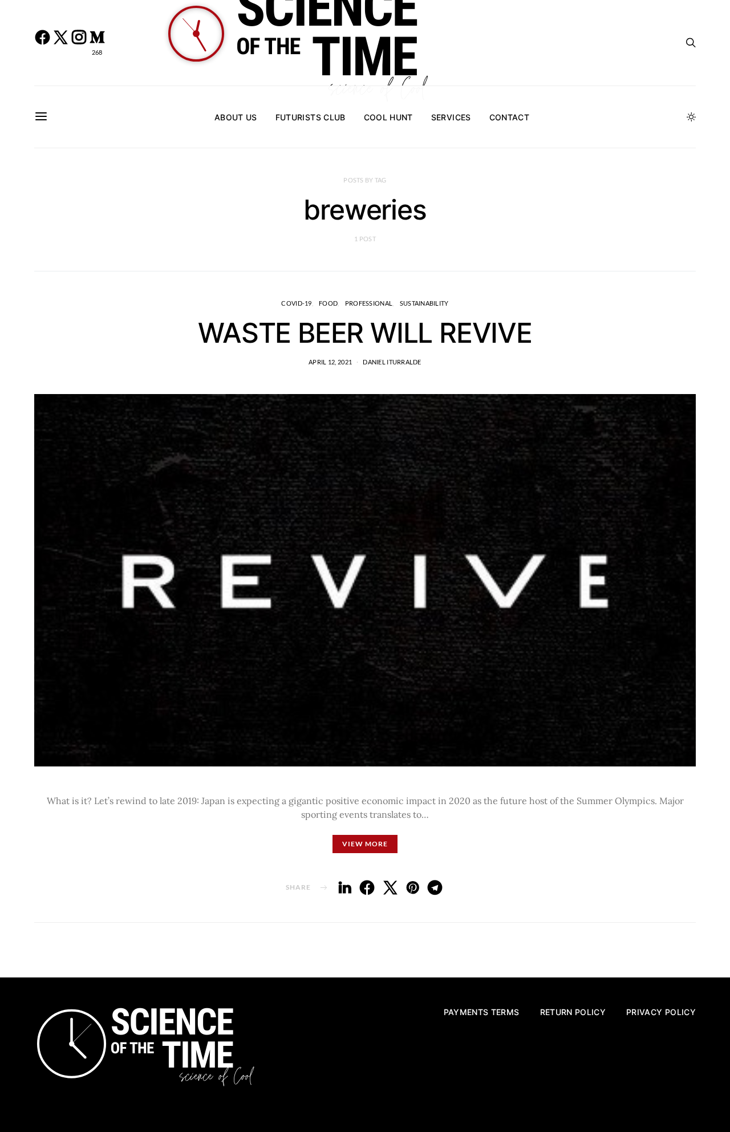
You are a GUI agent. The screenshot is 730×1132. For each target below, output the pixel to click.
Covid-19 (296, 303)
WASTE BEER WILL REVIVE (365, 333)
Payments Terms (482, 1012)
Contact (509, 117)
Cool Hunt (388, 117)
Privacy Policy (661, 1012)
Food (328, 303)
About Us (235, 117)
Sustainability (424, 303)
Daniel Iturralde (392, 362)
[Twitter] (60, 42)
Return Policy (573, 1012)
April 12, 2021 (330, 362)
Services (451, 117)
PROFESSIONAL (368, 303)
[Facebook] (42, 42)
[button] (691, 116)
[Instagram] (79, 42)
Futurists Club (310, 117)
